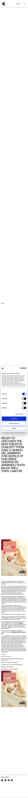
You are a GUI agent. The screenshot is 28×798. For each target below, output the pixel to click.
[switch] (24, 398)
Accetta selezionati (14, 423)
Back (2, 303)
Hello (18, 3)
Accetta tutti (14, 418)
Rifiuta (14, 428)
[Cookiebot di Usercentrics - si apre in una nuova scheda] (20, 368)
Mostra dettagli (19, 414)
